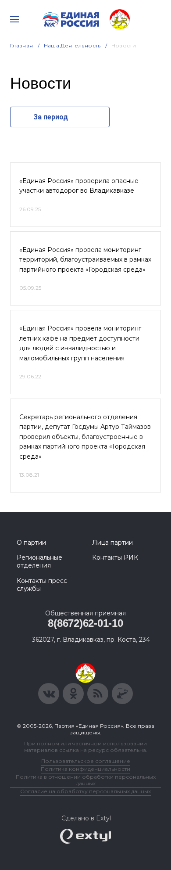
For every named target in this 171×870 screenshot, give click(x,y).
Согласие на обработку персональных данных (85, 791)
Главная (21, 45)
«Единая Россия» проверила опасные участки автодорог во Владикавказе (79, 185)
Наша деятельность (72, 45)
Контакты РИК (115, 557)
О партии (31, 542)
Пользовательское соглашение (85, 761)
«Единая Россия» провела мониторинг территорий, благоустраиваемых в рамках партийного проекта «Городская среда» (85, 259)
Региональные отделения (39, 561)
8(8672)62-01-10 (85, 623)
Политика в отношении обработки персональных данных (86, 780)
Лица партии (112, 542)
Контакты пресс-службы (43, 585)
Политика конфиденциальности (85, 769)
